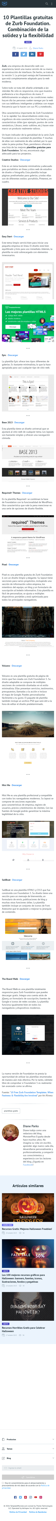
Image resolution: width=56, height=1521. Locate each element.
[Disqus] (28, 1386)
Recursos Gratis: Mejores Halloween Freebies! (27, 1229)
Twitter (20, 1497)
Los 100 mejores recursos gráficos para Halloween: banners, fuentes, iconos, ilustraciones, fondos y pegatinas (23, 1278)
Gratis (28, 42)
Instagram (30, 1497)
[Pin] (40, 54)
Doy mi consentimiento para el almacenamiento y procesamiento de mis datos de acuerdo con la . (25, 1485)
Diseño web (7, 1225)
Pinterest (25, 1497)
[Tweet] (24, 54)
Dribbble (40, 1497)
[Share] (15, 54)
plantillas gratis (11, 1110)
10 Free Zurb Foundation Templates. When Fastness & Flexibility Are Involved (27, 1094)
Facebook (28, 1164)
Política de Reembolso (38, 1512)
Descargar (25, 159)
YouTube (35, 1497)
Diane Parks (38, 48)
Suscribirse (30, 1477)
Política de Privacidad (18, 1512)
